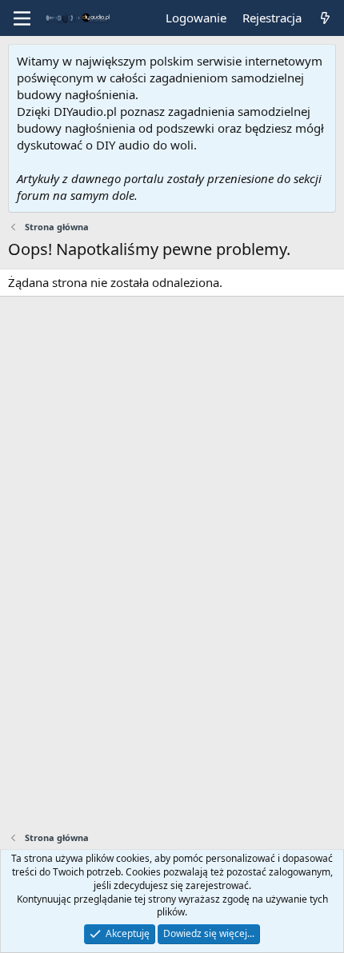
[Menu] (22, 18)
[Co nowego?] (325, 18)
